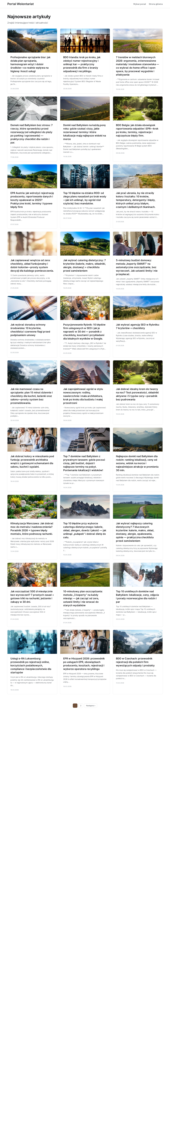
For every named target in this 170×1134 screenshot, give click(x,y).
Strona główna (156, 4)
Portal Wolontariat (20, 4)
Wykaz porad (139, 4)
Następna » (90, 706)
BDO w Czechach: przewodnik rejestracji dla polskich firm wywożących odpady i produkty (135, 662)
